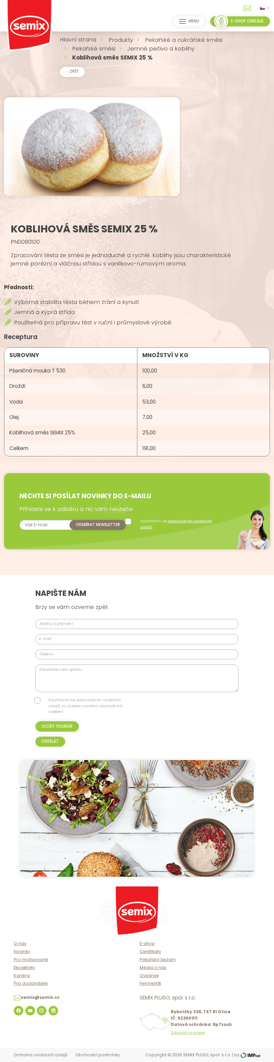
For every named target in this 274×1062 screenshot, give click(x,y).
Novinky (22, 951)
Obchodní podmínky (98, 1055)
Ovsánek (149, 975)
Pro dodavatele (31, 983)
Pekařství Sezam (158, 959)
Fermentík (150, 983)
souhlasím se (176, 523)
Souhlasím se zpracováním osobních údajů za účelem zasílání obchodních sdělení (85, 705)
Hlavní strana (78, 39)
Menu (193, 21)
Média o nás (153, 967)
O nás (20, 943)
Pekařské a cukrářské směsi (184, 40)
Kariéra (22, 975)
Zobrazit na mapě (187, 1032)
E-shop (147, 943)
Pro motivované (31, 959)
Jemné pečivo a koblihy (160, 48)
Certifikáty (150, 951)
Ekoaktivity (24, 967)
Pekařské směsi (93, 48)
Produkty (121, 40)
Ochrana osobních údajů (40, 1055)
